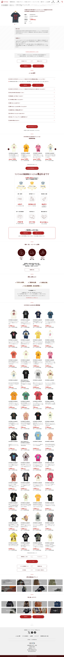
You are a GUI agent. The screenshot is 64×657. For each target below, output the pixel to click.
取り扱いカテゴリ (28, 1)
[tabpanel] (16, 16)
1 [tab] (14, 24)
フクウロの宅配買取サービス (24, 566)
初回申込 (25, 85)
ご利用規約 (28, 639)
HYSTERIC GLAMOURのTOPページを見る (32, 51)
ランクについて (39, 556)
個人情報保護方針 (34, 639)
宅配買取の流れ (12, 1)
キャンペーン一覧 (36, 1)
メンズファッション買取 (19, 5)
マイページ (38, 85)
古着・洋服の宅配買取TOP (4, 4)
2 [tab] (15, 24)
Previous (9, 149)
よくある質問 (48, 1)
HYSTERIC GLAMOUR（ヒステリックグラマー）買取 (22, 4)
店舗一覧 (42, 1)
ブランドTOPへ (32, 561)
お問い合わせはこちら (32, 126)
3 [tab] (16, 24)
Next (55, 149)
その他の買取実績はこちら (32, 168)
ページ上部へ (32, 624)
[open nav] (62, 1)
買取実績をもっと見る (24, 556)
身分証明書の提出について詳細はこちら (32, 297)
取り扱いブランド (20, 1)
